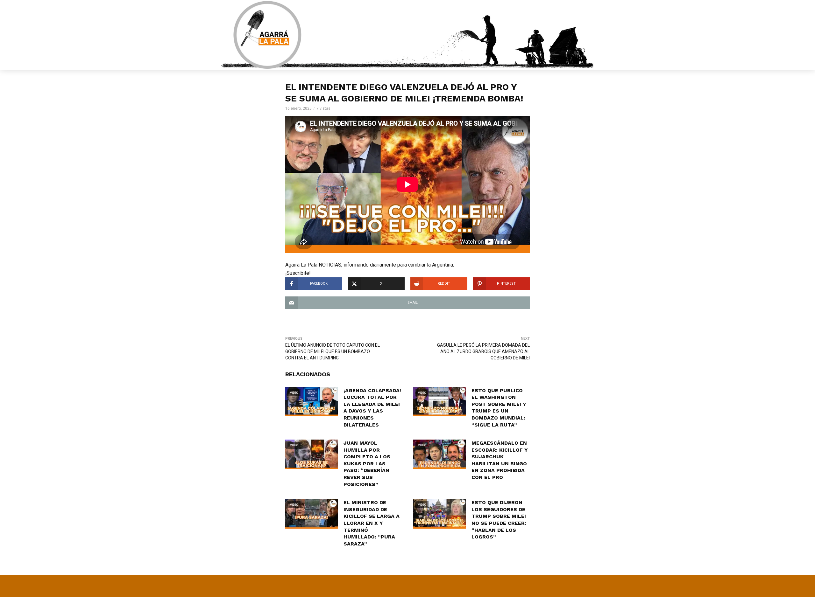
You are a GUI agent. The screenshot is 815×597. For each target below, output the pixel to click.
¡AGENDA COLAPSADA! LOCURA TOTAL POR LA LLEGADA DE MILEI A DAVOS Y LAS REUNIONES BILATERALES (372, 407)
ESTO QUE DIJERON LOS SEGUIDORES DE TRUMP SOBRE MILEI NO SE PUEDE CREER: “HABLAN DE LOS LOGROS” (498, 519)
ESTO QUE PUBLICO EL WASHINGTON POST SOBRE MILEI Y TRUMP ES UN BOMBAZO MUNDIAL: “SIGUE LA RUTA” (498, 407)
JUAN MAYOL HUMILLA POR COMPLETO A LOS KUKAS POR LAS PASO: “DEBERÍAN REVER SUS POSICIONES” (367, 463)
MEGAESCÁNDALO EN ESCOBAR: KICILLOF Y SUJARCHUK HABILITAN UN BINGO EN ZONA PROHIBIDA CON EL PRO (499, 460)
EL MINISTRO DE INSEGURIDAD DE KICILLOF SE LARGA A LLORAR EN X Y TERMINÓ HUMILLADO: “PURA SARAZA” (372, 523)
